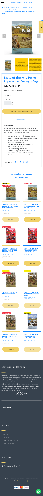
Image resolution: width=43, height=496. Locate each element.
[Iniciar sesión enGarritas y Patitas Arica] (41, 31)
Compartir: (8, 162)
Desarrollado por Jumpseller (25, 481)
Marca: (6, 91)
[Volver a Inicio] (2, 7)
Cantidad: (7, 100)
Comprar (32, 219)
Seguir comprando (22, 119)
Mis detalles (6, 437)
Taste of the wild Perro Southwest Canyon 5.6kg (31, 250)
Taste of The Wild (10, 10)
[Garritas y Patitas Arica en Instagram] (21, 393)
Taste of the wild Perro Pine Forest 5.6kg (31, 294)
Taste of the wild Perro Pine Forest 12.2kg (9, 336)
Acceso (5, 434)
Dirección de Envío (8, 443)
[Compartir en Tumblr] (23, 162)
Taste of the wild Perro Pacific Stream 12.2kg (31, 336)
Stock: (6, 95)
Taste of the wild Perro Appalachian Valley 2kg (31, 206)
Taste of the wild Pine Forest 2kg (9, 293)
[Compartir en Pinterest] (20, 162)
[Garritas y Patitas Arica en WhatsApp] (25, 393)
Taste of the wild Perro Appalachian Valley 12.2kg (10, 206)
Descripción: (8, 125)
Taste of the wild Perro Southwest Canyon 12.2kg (9, 250)
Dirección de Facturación (10, 440)
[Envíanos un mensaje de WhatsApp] (38, 491)
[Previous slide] (4, 36)
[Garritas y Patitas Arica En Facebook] (17, 393)
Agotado (11, 219)
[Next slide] (38, 36)
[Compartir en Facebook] (15, 162)
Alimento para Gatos (12, 7)
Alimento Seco (27, 7)
